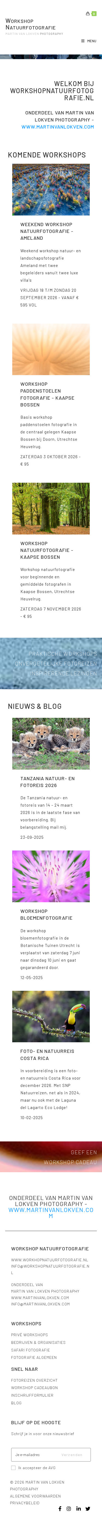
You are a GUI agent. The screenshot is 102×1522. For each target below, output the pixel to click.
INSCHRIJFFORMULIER (32, 1395)
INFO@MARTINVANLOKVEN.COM (40, 1304)
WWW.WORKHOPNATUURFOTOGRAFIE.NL (49, 1259)
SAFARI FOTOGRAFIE (30, 1350)
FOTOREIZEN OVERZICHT (34, 1380)
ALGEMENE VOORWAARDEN (35, 1496)
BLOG (16, 1403)
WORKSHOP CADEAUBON (34, 1387)
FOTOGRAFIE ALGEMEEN (34, 1357)
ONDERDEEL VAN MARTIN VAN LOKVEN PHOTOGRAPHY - (51, 1200)
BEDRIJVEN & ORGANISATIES (38, 1342)
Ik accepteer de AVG (37, 1467)
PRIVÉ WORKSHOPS (29, 1334)
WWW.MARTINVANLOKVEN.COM (40, 1297)
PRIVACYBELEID (25, 1502)
